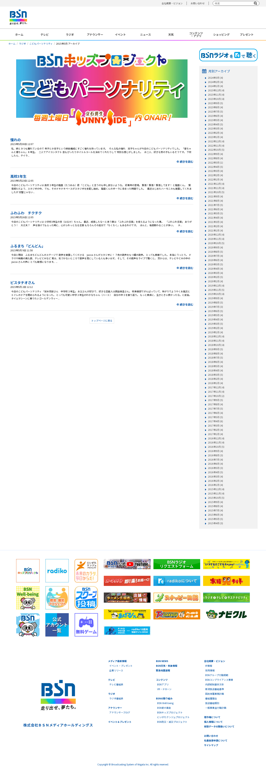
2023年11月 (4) (216, 94)
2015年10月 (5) (216, 497)
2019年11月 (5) (216, 289)
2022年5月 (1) (215, 162)
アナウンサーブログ (119, 712)
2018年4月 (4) (215, 370)
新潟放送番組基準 (214, 689)
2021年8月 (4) (215, 200)
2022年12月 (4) (216, 141)
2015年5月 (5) (215, 519)
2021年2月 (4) (215, 226)
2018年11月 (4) (216, 340)
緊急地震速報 (163, 670)
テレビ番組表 (116, 684)
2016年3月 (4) (215, 476)
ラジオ (70, 34)
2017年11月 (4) (216, 391)
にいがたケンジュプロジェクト (173, 717)
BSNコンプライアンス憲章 (219, 679)
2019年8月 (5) (215, 302)
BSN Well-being (165, 703)
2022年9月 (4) (215, 154)
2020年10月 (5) (216, 243)
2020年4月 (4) (215, 268)
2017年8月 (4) (215, 404)
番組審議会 (211, 698)
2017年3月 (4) (215, 425)
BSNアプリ (163, 684)
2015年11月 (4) (216, 493)
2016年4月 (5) (215, 472)
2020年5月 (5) (215, 264)
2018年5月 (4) (215, 366)
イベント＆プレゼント (119, 721)
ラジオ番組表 (116, 698)
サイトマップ (211, 745)
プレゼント (247, 34)
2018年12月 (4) (216, 336)
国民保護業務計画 (214, 693)
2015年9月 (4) (215, 502)
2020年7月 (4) (215, 255)
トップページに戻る (101, 320)
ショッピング (221, 34)
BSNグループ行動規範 (216, 675)
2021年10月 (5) (216, 192)
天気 (171, 34)
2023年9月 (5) (215, 103)
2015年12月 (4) (216, 489)
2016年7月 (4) (215, 459)
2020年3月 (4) (215, 272)
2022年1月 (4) (215, 179)
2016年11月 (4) (216, 442)
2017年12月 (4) (216, 387)
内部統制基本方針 (214, 684)
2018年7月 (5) (215, 357)
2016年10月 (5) (216, 446)
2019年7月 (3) (215, 306)
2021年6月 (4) (215, 209)
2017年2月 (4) (215, 429)
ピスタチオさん (22, 282)
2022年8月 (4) (215, 158)
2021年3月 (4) (215, 221)
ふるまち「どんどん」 (27, 245)
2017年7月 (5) (215, 408)
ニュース (145, 34)
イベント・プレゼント (121, 665)
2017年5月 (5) (215, 417)
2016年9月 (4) (215, 451)
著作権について (212, 717)
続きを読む (186, 162)
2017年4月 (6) (215, 421)
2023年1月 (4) (215, 137)
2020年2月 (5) (215, 277)
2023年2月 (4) (215, 132)
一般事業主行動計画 (215, 707)
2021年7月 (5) (215, 205)
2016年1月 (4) (215, 484)
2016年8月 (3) (215, 455)
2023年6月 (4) (215, 115)
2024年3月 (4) (215, 77)
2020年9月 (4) (215, 247)
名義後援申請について (215, 740)
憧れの (15, 139)
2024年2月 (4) (215, 82)
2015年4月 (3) (215, 523)
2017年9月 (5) (215, 400)
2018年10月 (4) (216, 344)
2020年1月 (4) (215, 281)
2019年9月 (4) (215, 298)
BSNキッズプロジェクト (170, 712)
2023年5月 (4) (215, 120)
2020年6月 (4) (215, 260)
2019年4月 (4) (215, 319)
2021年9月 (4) (215, 196)
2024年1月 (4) (215, 86)
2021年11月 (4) (216, 188)
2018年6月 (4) (215, 361)
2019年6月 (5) (215, 311)
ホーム (19, 34)
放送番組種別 (212, 703)
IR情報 (208, 665)
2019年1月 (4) (215, 332)
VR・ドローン (164, 689)
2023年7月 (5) (215, 111)
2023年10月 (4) (216, 98)
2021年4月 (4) (215, 217)
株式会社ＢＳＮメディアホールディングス (58, 724)
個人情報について (213, 721)
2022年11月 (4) (216, 145)
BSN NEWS (162, 661)
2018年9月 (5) (215, 349)
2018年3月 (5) (215, 374)
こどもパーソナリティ (41, 43)
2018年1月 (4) (215, 383)
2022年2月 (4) (215, 175)
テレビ (45, 34)
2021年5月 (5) (215, 213)
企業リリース (116, 670)
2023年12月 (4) (216, 90)
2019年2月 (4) (215, 328)
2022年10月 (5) (216, 149)
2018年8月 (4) (215, 353)
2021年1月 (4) (215, 230)
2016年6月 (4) (215, 463)
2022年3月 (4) (215, 170)
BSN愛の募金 (164, 707)
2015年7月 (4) (215, 510)
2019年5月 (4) (215, 315)
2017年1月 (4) (215, 434)
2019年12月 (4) (216, 285)
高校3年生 (18, 176)
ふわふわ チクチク (26, 212)
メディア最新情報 (117, 661)
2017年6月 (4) (215, 412)
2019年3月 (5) (215, 323)
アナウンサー (95, 34)
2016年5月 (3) (215, 468)
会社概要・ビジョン (172, 3)
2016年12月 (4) (216, 438)
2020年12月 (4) (216, 234)
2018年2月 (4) (215, 378)
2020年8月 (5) (215, 251)
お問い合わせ (198, 3)
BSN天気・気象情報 (166, 665)
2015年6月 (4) (215, 514)
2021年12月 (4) (216, 183)
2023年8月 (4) (215, 107)
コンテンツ (162, 679)
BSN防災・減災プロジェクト (172, 721)
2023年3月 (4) (215, 128)
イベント (120, 34)
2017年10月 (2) (216, 395)
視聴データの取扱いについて (219, 726)
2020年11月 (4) (216, 238)
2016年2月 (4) (215, 480)
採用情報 (210, 670)
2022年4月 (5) (215, 166)
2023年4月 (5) (215, 124)
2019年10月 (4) (216, 293)
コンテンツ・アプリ (196, 34)
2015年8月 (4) (215, 506)
